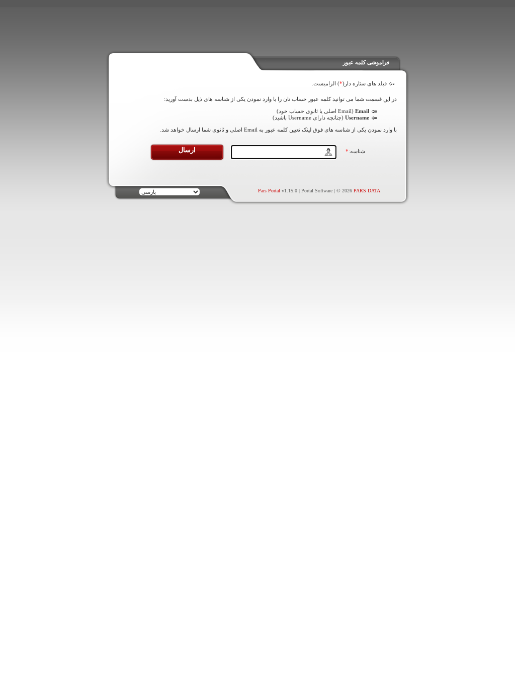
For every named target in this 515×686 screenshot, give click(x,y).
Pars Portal (269, 190)
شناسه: (355, 151)
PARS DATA (367, 190)
